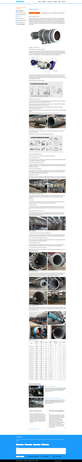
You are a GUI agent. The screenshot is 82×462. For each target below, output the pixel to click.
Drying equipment (26, 4)
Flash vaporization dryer (21, 22)
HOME (39, 1)
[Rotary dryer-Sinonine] (20, 1)
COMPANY (55, 1)
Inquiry (34, 13)
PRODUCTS (44, 1)
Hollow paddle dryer (20, 18)
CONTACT (63, 1)
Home (17, 4)
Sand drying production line (21, 14)
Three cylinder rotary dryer (21, 12)
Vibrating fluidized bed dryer (21, 20)
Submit (20, 456)
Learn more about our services (34, 429)
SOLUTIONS (49, 1)
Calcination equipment (21, 24)
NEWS (59, 1)
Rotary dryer (19, 16)
